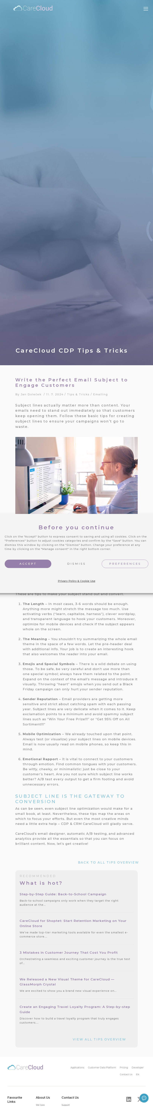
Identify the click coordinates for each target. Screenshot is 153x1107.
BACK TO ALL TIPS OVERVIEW (108, 862)
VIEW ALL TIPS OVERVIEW (99, 1039)
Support (66, 1105)
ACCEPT (28, 563)
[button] (128, 1099)
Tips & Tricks (78, 394)
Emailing (100, 394)
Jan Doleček (31, 394)
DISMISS (76, 563)
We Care (40, 1105)
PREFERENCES (125, 563)
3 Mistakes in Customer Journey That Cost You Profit (69, 952)
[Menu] (146, 9)
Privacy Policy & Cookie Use (76, 581)
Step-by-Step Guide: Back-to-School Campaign (63, 894)
